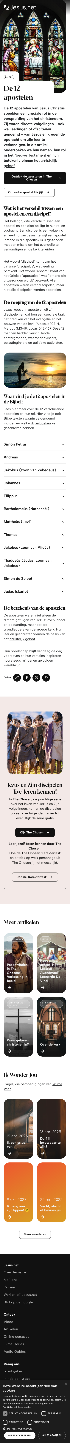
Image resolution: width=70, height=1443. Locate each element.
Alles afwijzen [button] (52, 1435)
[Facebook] (27, 678)
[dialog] (35, 1411)
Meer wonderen (35, 1234)
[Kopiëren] (17, 678)
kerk (31, 324)
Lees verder (24, 1407)
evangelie (47, 245)
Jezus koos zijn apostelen (23, 309)
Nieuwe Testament (30, 155)
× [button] (65, 1383)
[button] (35, 1428)
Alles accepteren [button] (19, 1435)
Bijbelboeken (41, 423)
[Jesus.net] (20, 7)
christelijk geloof (22, 639)
